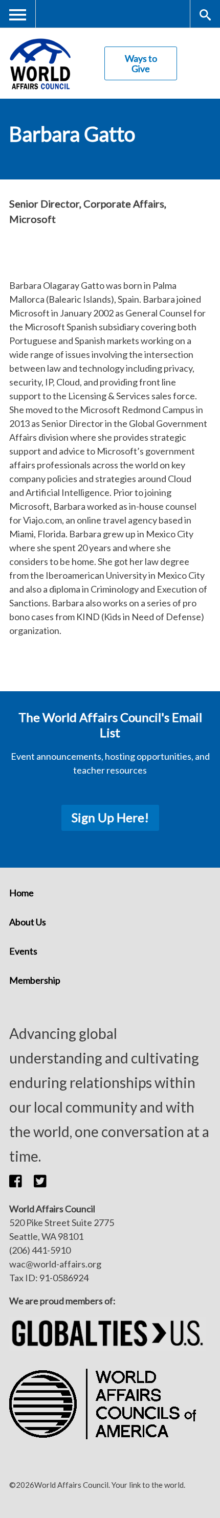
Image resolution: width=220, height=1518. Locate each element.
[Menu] (18, 14)
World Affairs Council (40, 63)
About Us (27, 921)
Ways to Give (141, 63)
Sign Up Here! (110, 817)
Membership (34, 980)
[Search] (205, 14)
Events (23, 951)
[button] (21, 1180)
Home (21, 892)
